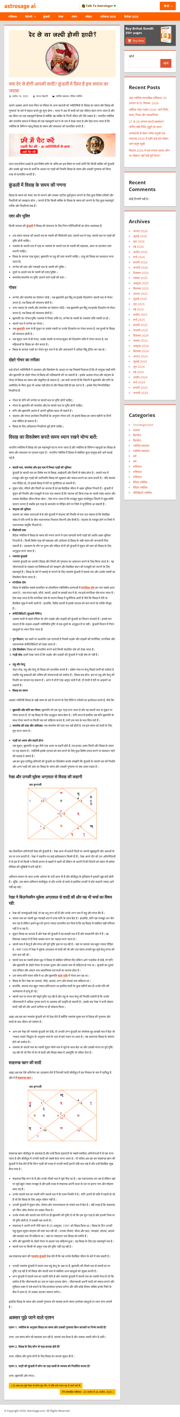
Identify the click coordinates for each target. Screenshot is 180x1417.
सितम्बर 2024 (141, 351)
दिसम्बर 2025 (141, 273)
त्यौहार (88, 16)
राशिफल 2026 (108, 16)
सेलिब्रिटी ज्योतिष (142, 493)
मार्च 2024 (139, 382)
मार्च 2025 (139, 320)
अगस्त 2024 (140, 356)
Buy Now (138, 40)
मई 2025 (138, 309)
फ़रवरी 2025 (140, 325)
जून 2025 (139, 304)
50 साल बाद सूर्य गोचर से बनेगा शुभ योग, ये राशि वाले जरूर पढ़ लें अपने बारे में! (46, 1386)
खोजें (131, 56)
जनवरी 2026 (140, 268)
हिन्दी (166, 6)
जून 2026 (139, 241)
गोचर (60, 16)
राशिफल (12, 16)
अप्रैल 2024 (140, 377)
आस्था (136, 430)
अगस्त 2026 (140, 231)
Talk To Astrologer (99, 6)
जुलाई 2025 (140, 299)
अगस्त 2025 (140, 294)
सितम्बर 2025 (141, 288)
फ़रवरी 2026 (140, 262)
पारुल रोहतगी (42, 96)
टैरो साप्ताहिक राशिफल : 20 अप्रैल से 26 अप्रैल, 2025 (87, 1392)
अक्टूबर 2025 (141, 283)
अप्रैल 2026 (140, 252)
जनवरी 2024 (140, 393)
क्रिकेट (137, 435)
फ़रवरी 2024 (140, 388)
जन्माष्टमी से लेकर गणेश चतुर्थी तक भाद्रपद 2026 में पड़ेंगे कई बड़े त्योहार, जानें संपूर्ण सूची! (149, 138)
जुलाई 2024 (140, 361)
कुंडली (46, 16)
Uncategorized (143, 425)
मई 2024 (138, 372)
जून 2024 (139, 367)
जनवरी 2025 (140, 330)
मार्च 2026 (139, 257)
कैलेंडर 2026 (131, 16)
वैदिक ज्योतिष (76, 96)
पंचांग (74, 16)
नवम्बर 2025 (140, 278)
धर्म (134, 456)
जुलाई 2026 (140, 236)
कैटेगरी (28, 16)
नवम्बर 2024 (140, 341)
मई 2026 (138, 247)
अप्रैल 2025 (140, 315)
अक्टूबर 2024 (141, 346)
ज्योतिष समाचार (62, 96)
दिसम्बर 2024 (141, 335)
